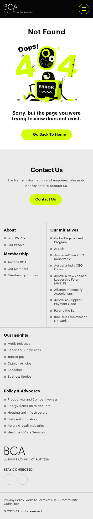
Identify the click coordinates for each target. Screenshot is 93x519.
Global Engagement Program (68, 240)
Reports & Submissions (24, 350)
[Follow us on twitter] (22, 479)
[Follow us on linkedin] (9, 479)
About (10, 230)
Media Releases (19, 343)
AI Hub (59, 248)
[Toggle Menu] (84, 9)
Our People (16, 245)
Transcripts (16, 356)
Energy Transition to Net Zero (29, 405)
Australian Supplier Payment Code (68, 301)
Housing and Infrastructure (27, 412)
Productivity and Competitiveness (32, 399)
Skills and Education (22, 419)
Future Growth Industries (26, 425)
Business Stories (19, 376)
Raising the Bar (65, 310)
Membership (16, 254)
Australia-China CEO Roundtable (69, 257)
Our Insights (16, 335)
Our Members (18, 268)
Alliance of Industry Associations (68, 291)
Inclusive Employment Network (70, 318)
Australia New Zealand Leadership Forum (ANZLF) (70, 279)
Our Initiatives (64, 230)
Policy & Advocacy (22, 391)
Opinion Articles (19, 363)
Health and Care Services (26, 432)
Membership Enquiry (23, 275)
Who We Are (17, 238)
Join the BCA (17, 262)
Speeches (15, 369)
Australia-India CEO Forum (68, 267)
